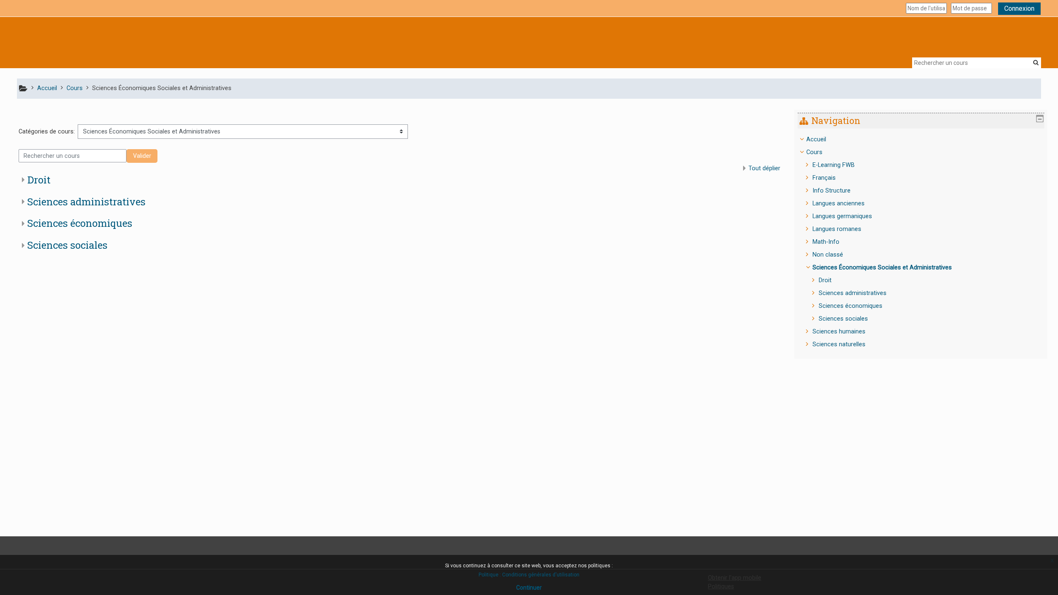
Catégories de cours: (47, 131)
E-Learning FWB (834, 165)
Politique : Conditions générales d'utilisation (529, 575)
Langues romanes (837, 229)
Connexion (1019, 8)
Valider (142, 155)
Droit (38, 179)
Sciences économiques (79, 223)
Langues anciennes (839, 203)
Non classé (828, 254)
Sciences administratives (86, 201)
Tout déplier (764, 168)
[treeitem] (921, 242)
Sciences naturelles (839, 344)
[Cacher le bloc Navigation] (1040, 118)
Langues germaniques (842, 216)
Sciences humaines (839, 331)
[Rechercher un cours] (1036, 62)
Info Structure (832, 190)
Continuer (529, 587)
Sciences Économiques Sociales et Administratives (882, 267)
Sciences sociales (67, 245)
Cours (814, 152)
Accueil (816, 139)
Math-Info (826, 241)
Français (824, 177)
